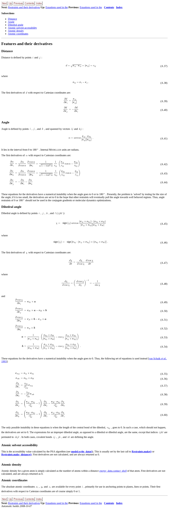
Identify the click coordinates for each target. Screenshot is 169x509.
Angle (11, 21)
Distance (12, 18)
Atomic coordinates (18, 33)
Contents (109, 7)
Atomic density (16, 30)
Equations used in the (57, 7)
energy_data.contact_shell (113, 470)
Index (119, 7)
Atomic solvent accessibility (22, 27)
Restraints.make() (142, 451)
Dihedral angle (15, 24)
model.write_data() (81, 451)
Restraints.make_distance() (16, 454)
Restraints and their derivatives (24, 7)
